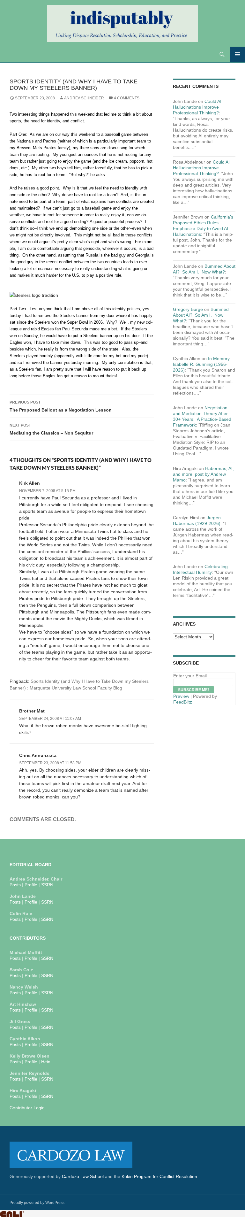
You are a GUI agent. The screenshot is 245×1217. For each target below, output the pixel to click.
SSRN (47, 884)
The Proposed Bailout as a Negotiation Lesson (61, 406)
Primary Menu (237, 54)
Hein (45, 1061)
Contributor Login (27, 1107)
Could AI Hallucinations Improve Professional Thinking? (197, 107)
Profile (31, 884)
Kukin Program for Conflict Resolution (159, 1176)
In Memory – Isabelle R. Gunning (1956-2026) (203, 364)
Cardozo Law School (83, 1176)
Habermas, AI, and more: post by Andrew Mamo (203, 474)
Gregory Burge (188, 309)
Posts (15, 884)
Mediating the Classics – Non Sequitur (51, 429)
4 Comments (126, 98)
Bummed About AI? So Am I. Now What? (201, 315)
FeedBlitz (182, 702)
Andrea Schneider (84, 98)
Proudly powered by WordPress (37, 1202)
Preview (181, 696)
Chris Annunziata (37, 755)
